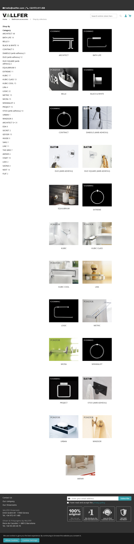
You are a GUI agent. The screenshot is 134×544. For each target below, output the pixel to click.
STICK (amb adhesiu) (12, 111)
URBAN (6, 114)
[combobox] (103, 16)
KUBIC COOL (8, 83)
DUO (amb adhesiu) (11, 57)
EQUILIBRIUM (8, 67)
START (5, 158)
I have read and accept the (87, 502)
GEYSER (6, 134)
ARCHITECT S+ (9, 122)
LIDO (5, 162)
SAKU (5, 142)
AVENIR (6, 154)
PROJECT (6, 107)
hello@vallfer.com (14, 8)
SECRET (6, 130)
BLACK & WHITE (9, 45)
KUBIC (5, 75)
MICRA (5, 99)
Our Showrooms (11, 507)
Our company (9, 501)
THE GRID (7, 150)
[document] (67, 538)
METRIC (6, 95)
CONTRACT (7, 49)
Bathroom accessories (20, 19)
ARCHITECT (7, 33)
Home (5, 19)
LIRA (4, 87)
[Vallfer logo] (15, 15)
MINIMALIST (8, 103)
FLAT (5, 173)
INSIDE (6, 138)
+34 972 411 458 (37, 8)
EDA (4, 126)
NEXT (5, 169)
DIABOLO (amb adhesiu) (13, 53)
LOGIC (5, 91)
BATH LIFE (7, 37)
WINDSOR (7, 118)
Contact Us (7, 497)
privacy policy (99, 502)
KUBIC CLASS (8, 79)
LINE (5, 146)
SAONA (6, 166)
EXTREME (7, 71)
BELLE (5, 41)
